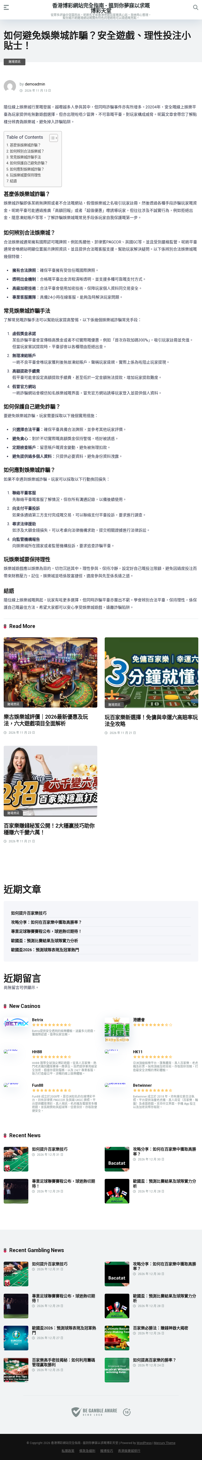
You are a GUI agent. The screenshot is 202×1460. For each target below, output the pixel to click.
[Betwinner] (115, 1083)
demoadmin (35, 84)
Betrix (37, 1020)
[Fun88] (11, 1083)
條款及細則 (87, 1451)
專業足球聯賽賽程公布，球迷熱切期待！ (46, 931)
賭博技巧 (106, 1451)
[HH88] (10, 1049)
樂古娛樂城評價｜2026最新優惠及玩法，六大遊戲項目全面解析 (46, 720)
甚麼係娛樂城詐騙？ (25, 145)
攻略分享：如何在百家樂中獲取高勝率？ (46, 922)
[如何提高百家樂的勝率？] (117, 1381)
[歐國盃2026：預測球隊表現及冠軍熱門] (16, 1349)
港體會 (139, 1020)
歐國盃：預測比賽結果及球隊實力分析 (44, 940)
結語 (13, 181)
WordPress (144, 1443)
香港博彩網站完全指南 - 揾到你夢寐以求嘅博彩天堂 (101, 8)
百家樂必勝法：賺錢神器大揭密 (160, 1328)
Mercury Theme (164, 1443)
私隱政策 (68, 1451)
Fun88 (38, 1085)
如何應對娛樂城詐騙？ (27, 169)
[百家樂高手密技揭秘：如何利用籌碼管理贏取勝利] (16, 1381)
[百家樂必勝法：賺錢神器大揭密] (117, 1349)
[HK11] (111, 1049)
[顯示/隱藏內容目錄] (51, 138)
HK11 (138, 1052)
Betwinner (142, 1085)
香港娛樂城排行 (129, 1451)
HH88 (37, 1052)
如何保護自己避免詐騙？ (29, 163)
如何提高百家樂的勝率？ (154, 1360)
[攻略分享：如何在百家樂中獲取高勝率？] (117, 1170)
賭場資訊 (14, 62)
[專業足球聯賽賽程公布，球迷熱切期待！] (16, 1202)
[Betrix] (16, 1025)
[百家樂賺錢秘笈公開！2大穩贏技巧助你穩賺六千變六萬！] (50, 781)
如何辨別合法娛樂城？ (27, 151)
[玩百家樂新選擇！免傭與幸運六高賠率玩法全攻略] (151, 672)
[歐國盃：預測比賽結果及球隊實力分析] (117, 1202)
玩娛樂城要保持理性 (25, 175)
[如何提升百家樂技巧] (16, 1170)
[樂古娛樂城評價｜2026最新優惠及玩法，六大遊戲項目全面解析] (50, 672)
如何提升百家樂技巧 (29, 913)
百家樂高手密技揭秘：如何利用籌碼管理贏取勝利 (63, 1362)
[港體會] (117, 1040)
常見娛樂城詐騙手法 (25, 157)
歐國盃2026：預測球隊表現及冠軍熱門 (45, 950)
